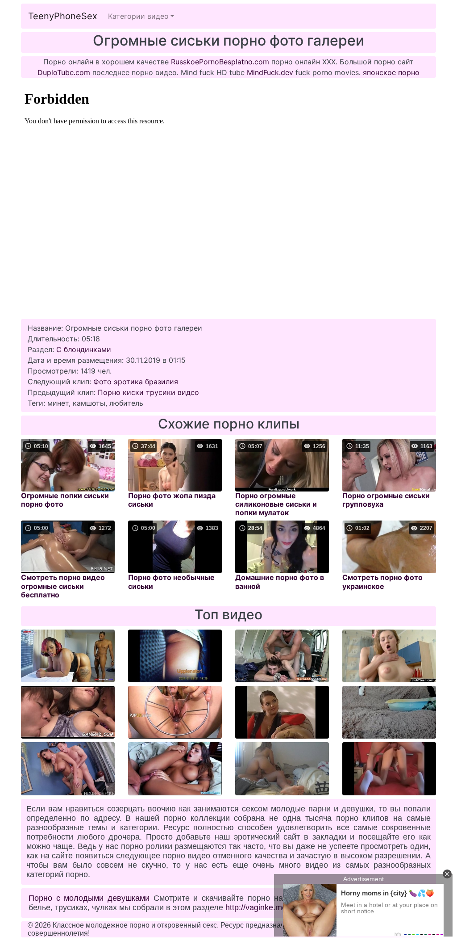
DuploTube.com (63, 72)
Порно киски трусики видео (148, 392)
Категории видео (138, 16)
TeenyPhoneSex (62, 16)
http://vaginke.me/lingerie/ (271, 907)
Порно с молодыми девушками (89, 898)
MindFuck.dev (270, 72)
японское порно (391, 72)
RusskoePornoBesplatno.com (220, 61)
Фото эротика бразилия (135, 381)
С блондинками (83, 349)
